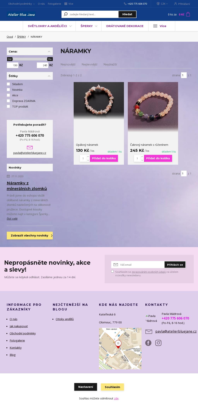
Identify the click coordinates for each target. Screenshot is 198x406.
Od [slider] (10, 59)
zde (116, 398)
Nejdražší (110, 64)
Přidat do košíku (104, 158)
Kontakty (16, 347)
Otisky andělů (65, 319)
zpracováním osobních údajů (149, 272)
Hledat (127, 14)
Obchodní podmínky (20, 3)
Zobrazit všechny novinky (29, 235)
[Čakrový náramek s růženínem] (153, 107)
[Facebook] (150, 344)
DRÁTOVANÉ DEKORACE (124, 26)
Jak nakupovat (19, 326)
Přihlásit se (175, 264)
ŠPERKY (87, 26)
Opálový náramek (87, 145)
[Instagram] (160, 344)
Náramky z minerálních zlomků (27, 186)
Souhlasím (112, 387)
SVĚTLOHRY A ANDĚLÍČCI (47, 26)
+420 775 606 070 (137, 3)
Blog (13, 355)
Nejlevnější (89, 64)
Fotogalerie (54, 3)
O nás (41, 3)
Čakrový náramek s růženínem (149, 145)
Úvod (10, 36)
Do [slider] (50, 59)
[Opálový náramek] (99, 101)
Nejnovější (68, 64)
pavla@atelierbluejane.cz (29, 153)
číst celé (12, 218)
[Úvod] (21, 14)
